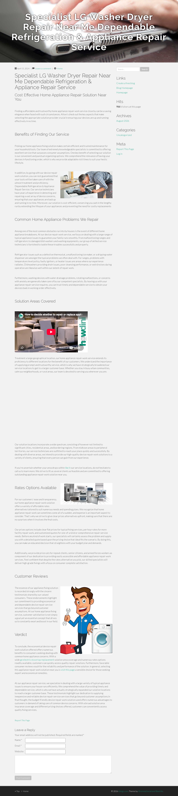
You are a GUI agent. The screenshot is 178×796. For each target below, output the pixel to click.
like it (67, 467)
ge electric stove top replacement (37, 659)
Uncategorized (124, 135)
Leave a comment (43, 68)
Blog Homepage (124, 87)
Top (18, 791)
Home (60, 68)
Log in (119, 153)
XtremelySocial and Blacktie (150, 791)
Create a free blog (125, 83)
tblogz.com (123, 791)
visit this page (68, 669)
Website (19, 751)
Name (18, 739)
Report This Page (22, 720)
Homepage (122, 92)
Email (18, 745)
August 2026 (122, 120)
